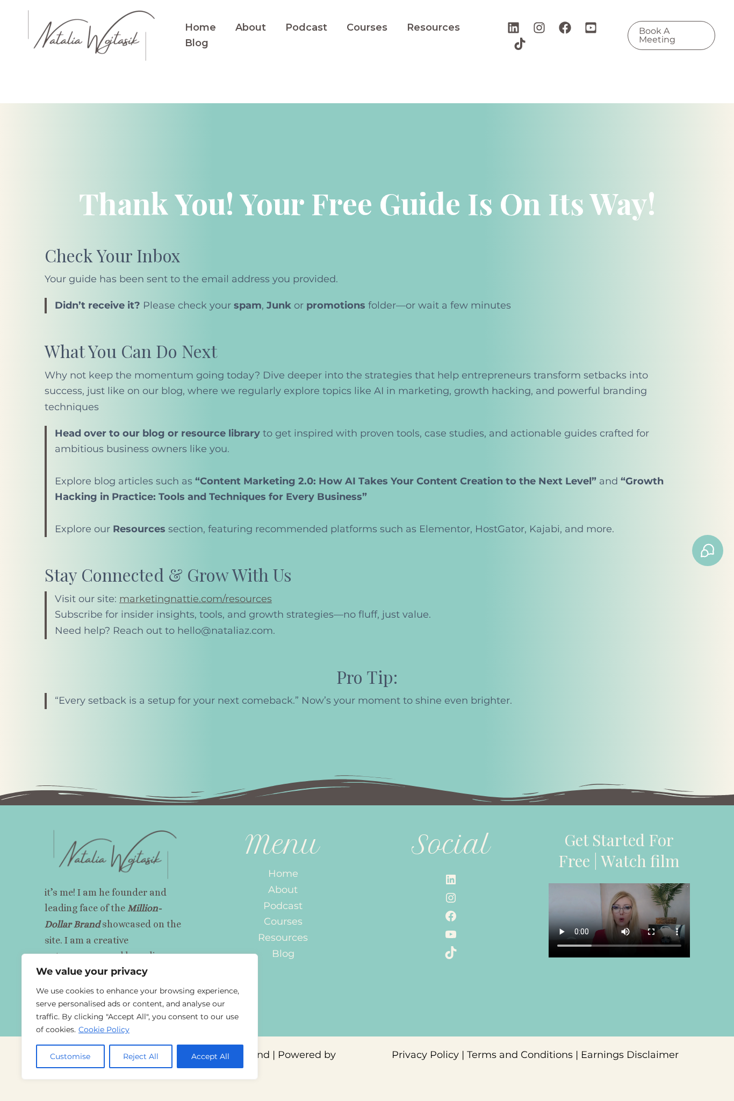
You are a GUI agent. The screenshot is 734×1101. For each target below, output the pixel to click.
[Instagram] (539, 28)
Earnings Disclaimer (630, 1055)
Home (200, 27)
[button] (671, 35)
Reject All (141, 1056)
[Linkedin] (513, 28)
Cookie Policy (103, 1029)
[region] (139, 1016)
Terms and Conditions (520, 1055)
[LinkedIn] (450, 879)
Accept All (210, 1056)
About (250, 27)
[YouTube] (591, 28)
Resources (433, 27)
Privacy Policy (425, 1055)
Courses (367, 27)
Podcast (306, 27)
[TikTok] (520, 44)
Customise (70, 1056)
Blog (196, 43)
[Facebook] (565, 28)
